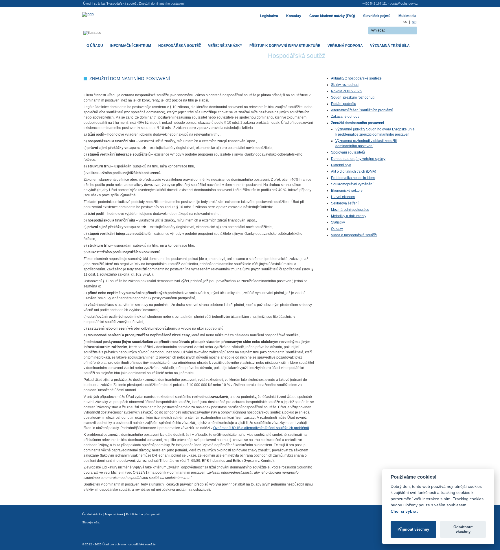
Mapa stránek (114, 514)
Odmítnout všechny (463, 529)
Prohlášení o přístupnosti (142, 514)
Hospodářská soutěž (122, 3)
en (414, 22)
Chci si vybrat (404, 511)
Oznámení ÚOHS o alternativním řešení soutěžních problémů (261, 428)
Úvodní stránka (94, 3)
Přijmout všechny (413, 529)
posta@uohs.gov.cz (404, 3)
